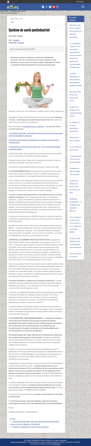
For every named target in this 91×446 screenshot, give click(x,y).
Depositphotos (56, 444)
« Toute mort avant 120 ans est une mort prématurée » (76, 159)
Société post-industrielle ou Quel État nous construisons (30, 427)
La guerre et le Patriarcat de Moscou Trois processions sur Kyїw (75, 187)
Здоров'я (16, 40)
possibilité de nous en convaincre (33, 127)
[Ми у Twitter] (50, 7)
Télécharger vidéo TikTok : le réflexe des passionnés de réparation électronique (76, 31)
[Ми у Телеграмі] (43, 7)
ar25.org (13, 7)
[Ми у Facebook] (46, 7)
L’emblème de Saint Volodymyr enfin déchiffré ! (75, 171)
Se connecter (80, 1)
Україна (20, 36)
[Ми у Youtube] (53, 7)
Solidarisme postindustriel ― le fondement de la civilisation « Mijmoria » (76, 205)
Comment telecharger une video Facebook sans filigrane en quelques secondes (76, 80)
